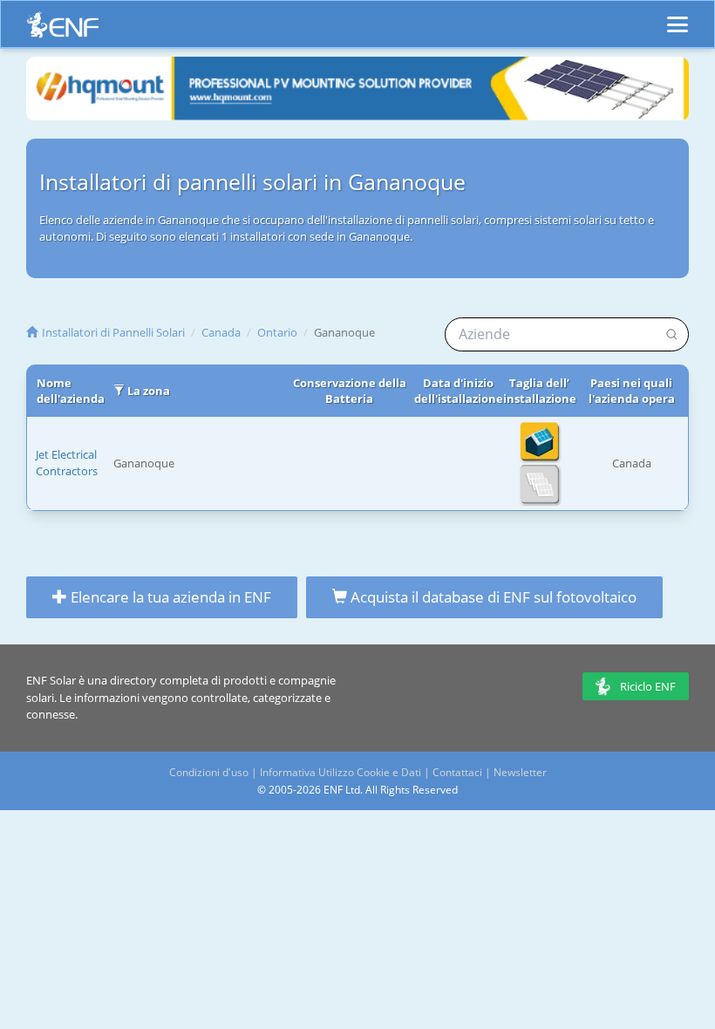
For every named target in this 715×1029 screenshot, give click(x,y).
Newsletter (520, 772)
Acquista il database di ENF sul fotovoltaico (492, 597)
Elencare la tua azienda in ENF (169, 597)
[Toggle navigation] (677, 16)
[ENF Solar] (63, 29)
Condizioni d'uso (209, 772)
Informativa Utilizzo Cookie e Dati (340, 772)
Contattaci (457, 772)
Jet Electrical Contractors (67, 462)
